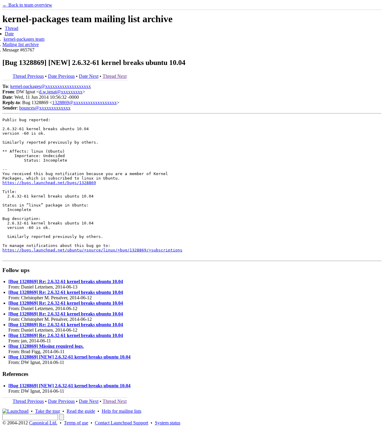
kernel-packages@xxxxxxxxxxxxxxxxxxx (50, 86)
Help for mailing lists (121, 411)
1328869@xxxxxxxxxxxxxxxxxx (84, 102)
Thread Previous (28, 76)
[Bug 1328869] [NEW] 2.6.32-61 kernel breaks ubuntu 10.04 (69, 356)
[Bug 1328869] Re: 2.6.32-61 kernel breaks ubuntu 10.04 (65, 281)
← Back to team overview (27, 4)
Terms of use (76, 422)
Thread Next (115, 76)
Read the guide (81, 411)
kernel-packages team (24, 39)
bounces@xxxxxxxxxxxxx (44, 107)
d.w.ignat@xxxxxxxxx (60, 91)
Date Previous (61, 76)
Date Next (88, 76)
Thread (11, 28)
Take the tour (47, 411)
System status (167, 422)
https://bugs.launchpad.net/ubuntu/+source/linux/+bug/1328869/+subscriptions (92, 250)
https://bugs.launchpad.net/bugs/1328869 (49, 182)
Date (9, 33)
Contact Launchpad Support (121, 422)
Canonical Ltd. (43, 422)
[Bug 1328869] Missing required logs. (46, 346)
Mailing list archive (20, 44)
